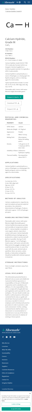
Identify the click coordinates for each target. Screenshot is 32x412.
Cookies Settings (16, 404)
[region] (16, 401)
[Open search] (25, 2)
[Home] (8, 2)
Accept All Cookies (16, 409)
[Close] (30, 393)
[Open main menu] (29, 2)
